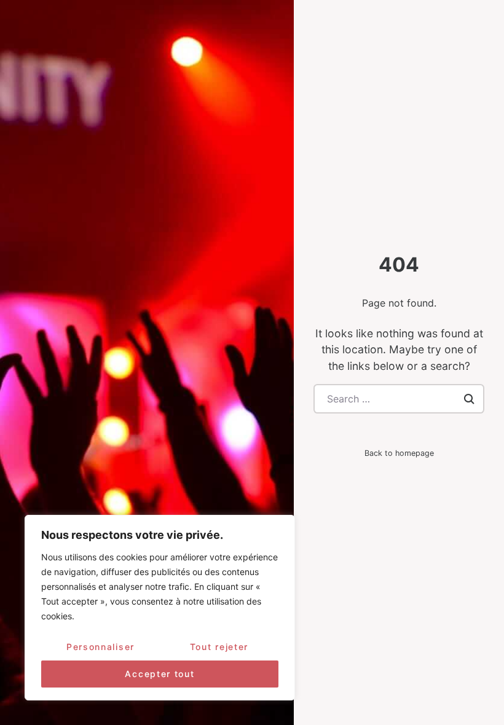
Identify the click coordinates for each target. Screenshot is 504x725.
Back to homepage (399, 453)
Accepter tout (159, 673)
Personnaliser (100, 646)
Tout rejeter (219, 646)
